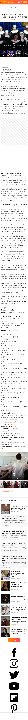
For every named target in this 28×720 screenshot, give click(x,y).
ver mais (13, 640)
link (15, 426)
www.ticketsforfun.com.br (16, 422)
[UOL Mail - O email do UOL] (19, 2)
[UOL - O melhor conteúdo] (2, 2)
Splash (14, 7)
